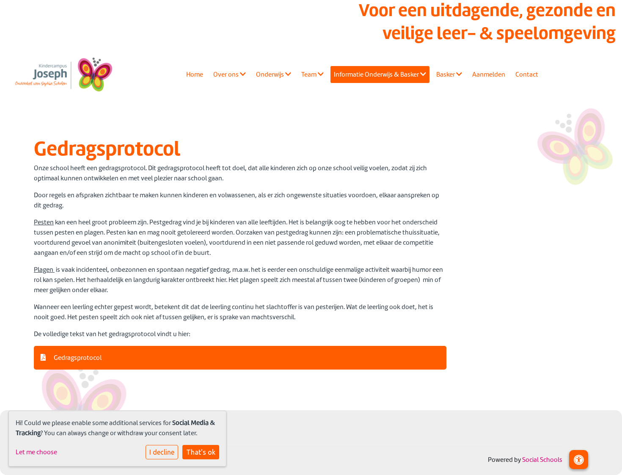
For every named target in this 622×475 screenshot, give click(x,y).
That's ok (200, 452)
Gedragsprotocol (77, 357)
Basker (446, 74)
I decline (161, 452)
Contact (526, 74)
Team (309, 74)
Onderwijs (270, 74)
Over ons (226, 74)
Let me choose (36, 452)
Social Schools (542, 460)
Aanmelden (488, 74)
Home (194, 74)
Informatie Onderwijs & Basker (377, 74)
